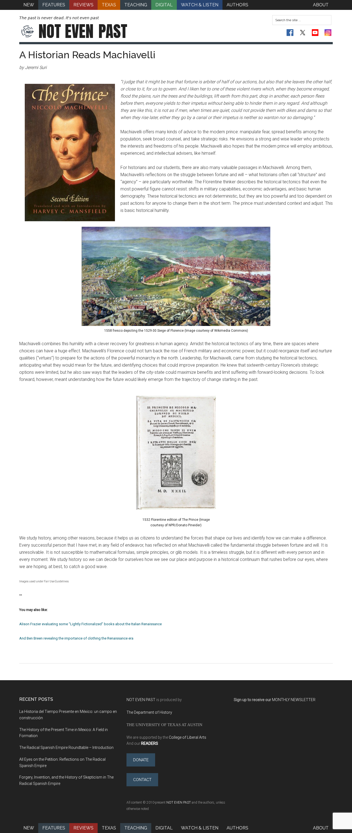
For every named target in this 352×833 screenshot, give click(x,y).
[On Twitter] (302, 32)
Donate (140, 760)
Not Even (82, 31)
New (28, 828)
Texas (109, 828)
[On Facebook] (290, 32)
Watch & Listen (199, 828)
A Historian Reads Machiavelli (87, 54)
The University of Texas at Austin (164, 724)
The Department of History (149, 712)
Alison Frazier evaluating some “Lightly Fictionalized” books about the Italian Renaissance (90, 624)
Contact (142, 779)
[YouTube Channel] (315, 32)
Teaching (135, 828)
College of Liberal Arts (187, 737)
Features (53, 828)
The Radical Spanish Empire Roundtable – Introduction (66, 747)
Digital (164, 828)
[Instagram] (327, 32)
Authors (237, 828)
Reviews (83, 828)
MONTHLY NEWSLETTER (293, 700)
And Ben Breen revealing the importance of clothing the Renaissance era (76, 638)
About (321, 828)
